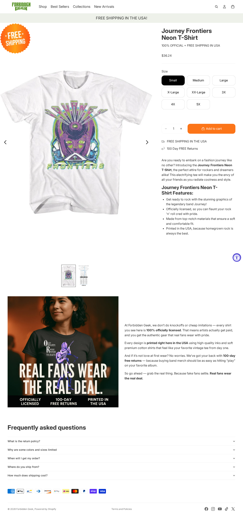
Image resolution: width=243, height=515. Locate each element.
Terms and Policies (121, 509)
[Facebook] (206, 509)
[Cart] (233, 6)
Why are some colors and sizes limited (32, 449)
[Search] (216, 6)
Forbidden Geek (24, 509)
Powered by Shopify (45, 509)
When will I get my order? (24, 458)
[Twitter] (233, 509)
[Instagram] (213, 509)
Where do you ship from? (23, 466)
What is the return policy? (24, 441)
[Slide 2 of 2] (84, 276)
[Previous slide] (4, 143)
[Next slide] (148, 143)
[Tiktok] (226, 509)
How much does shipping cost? (27, 475)
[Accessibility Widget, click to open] (237, 257)
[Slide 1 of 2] (68, 276)
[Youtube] (220, 509)
